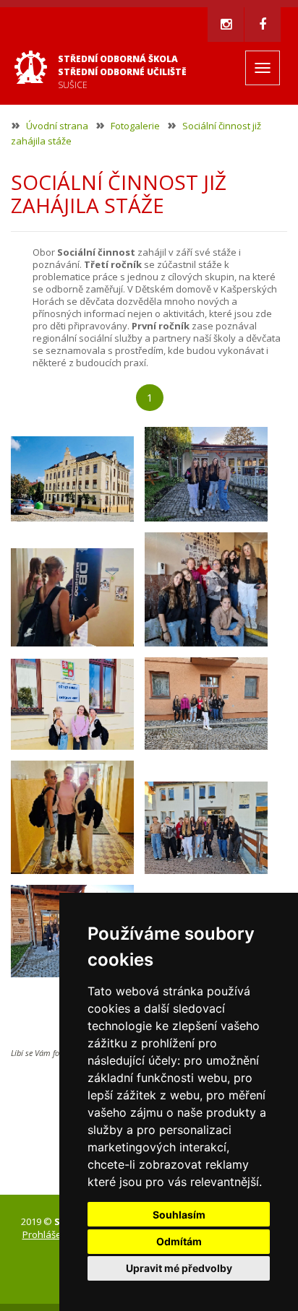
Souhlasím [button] (179, 1214)
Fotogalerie (135, 125)
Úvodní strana (57, 125)
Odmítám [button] (179, 1241)
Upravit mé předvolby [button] (179, 1268)
